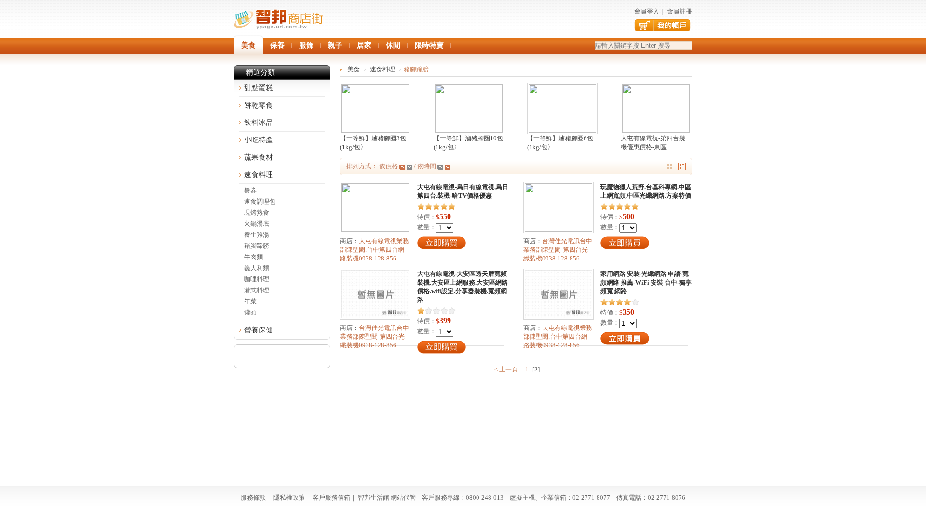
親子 (335, 45)
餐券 (250, 190)
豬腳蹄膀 (256, 245)
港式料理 (256, 290)
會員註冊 (679, 11)
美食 (353, 69)
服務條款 (253, 497)
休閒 (393, 45)
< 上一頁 (506, 369)
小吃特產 (258, 140)
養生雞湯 (256, 234)
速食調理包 (259, 201)
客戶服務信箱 (331, 497)
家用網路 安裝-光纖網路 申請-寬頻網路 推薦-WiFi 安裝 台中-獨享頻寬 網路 (646, 282)
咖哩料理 (256, 279)
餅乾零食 (258, 105)
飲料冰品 (258, 122)
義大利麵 (256, 268)
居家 (364, 45)
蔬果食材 (258, 157)
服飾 (306, 45)
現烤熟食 (256, 212)
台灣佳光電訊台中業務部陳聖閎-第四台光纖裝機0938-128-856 (557, 249)
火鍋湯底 (256, 223)
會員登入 (646, 11)
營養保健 (258, 330)
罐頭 (250, 312)
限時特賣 (429, 45)
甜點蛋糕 (258, 88)
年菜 (250, 301)
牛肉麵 (253, 256)
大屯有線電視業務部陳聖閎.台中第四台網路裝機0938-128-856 (374, 249)
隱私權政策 (289, 497)
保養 (277, 45)
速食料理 (258, 174)
